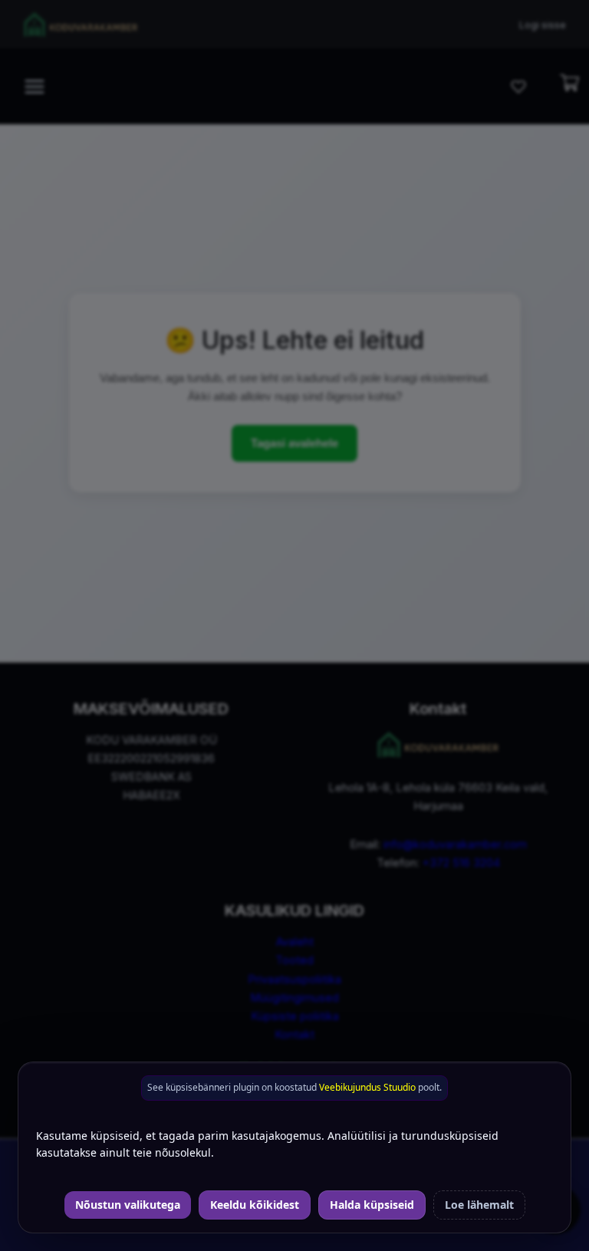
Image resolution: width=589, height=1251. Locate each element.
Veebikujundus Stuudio (367, 1087)
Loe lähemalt (479, 1204)
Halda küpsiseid (372, 1204)
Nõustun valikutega (127, 1204)
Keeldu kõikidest (254, 1204)
